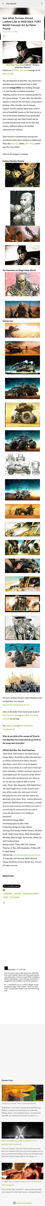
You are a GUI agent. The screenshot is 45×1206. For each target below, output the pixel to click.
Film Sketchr (11, 3)
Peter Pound (8, 74)
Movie (5, 897)
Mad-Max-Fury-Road (30, 894)
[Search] (42, 3)
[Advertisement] (22, 1049)
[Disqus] (22, 936)
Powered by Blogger (24, 1203)
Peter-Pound (14, 897)
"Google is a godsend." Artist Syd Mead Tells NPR (18, 1103)
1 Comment (14, 32)
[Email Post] (4, 891)
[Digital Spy (11, 726)
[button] (4, 36)
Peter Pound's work (11, 715)
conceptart (7, 894)
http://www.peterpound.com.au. (16, 705)
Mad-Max (17, 894)
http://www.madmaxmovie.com (26, 855)
